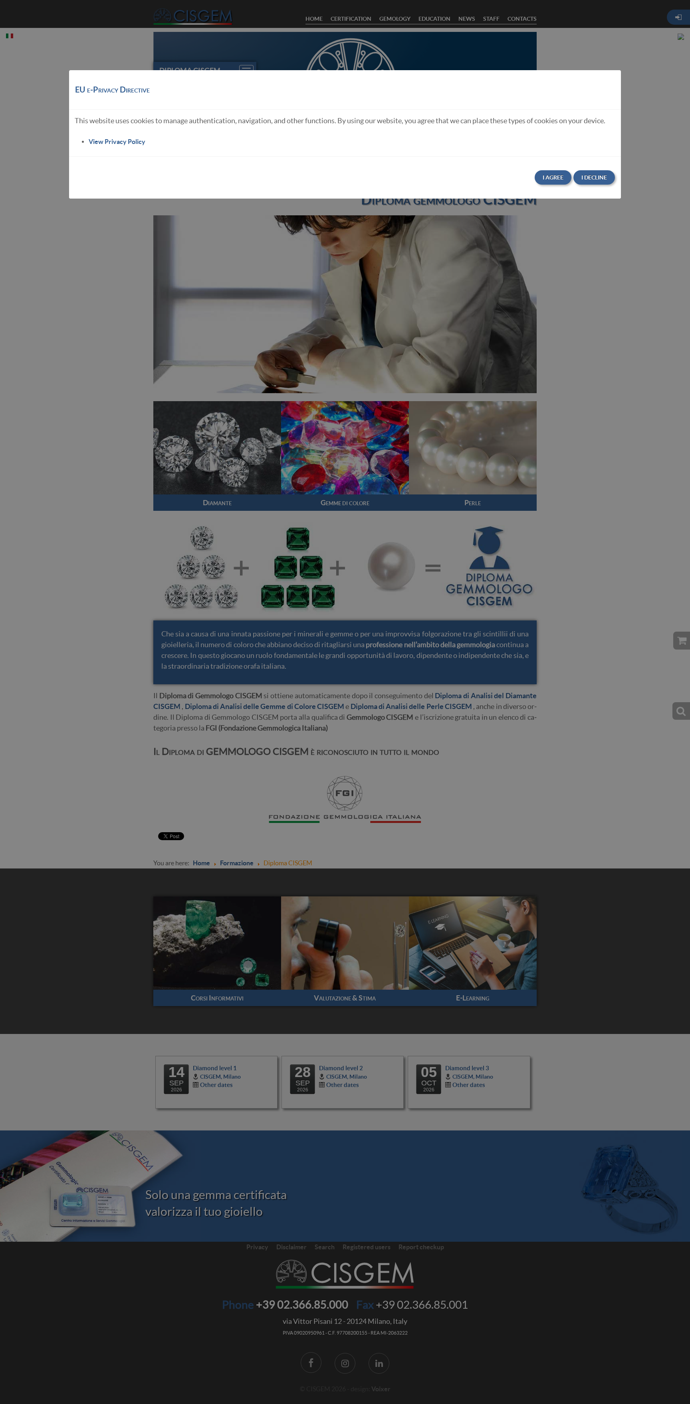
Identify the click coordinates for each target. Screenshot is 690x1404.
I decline (594, 177)
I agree (553, 177)
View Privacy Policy (117, 141)
